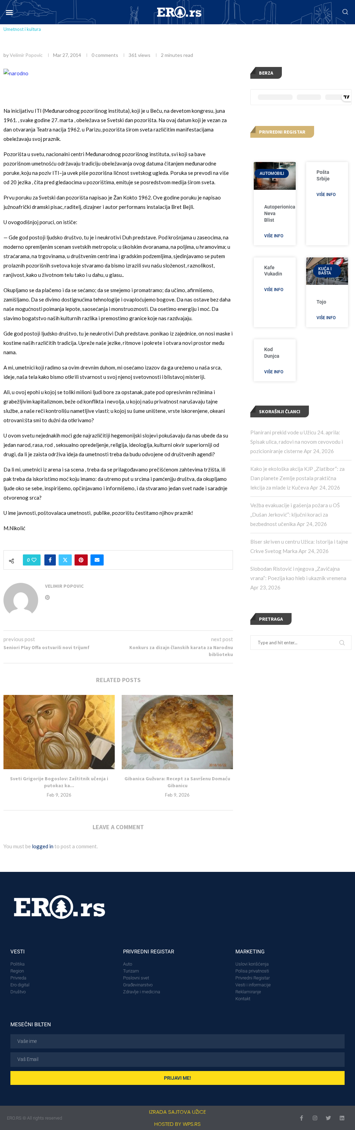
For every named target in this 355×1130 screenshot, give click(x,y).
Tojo (321, 302)
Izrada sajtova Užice (177, 1111)
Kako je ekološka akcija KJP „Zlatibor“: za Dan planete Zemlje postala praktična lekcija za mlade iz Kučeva (297, 478)
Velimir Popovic (26, 55)
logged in (42, 846)
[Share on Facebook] (50, 560)
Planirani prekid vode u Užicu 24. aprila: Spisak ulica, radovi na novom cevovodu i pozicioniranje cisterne (296, 441)
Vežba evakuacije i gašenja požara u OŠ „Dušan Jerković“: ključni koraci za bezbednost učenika (295, 514)
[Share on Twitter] (65, 560)
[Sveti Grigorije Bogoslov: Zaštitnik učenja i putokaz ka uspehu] (59, 732)
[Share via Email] (97, 560)
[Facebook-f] (301, 1118)
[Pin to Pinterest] (81, 560)
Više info (273, 235)
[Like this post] (34, 560)
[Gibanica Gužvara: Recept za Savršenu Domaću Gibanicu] (177, 732)
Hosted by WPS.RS (177, 1124)
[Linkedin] (342, 1118)
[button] (9, 12)
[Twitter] (328, 1118)
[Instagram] (315, 1118)
